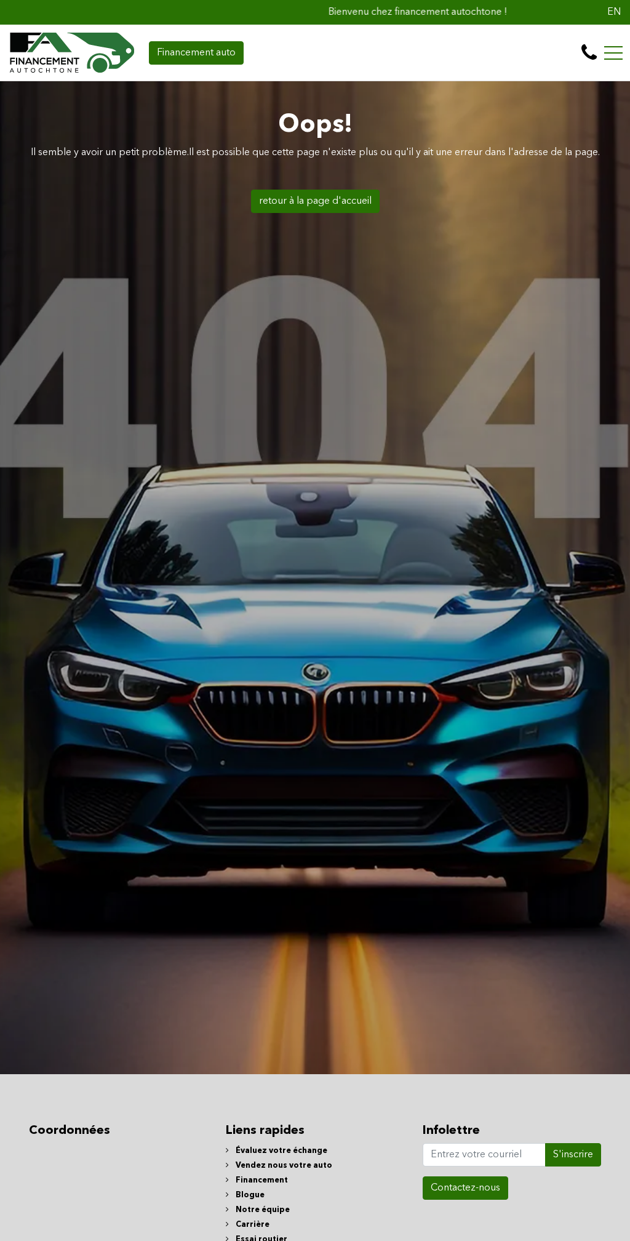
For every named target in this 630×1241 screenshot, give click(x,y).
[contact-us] (589, 53)
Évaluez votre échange (280, 1151)
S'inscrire (573, 1155)
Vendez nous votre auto (283, 1166)
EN (614, 12)
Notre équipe (262, 1210)
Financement (261, 1180)
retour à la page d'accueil (315, 201)
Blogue (249, 1195)
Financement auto (196, 53)
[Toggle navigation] (613, 53)
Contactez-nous (465, 1188)
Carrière (251, 1225)
